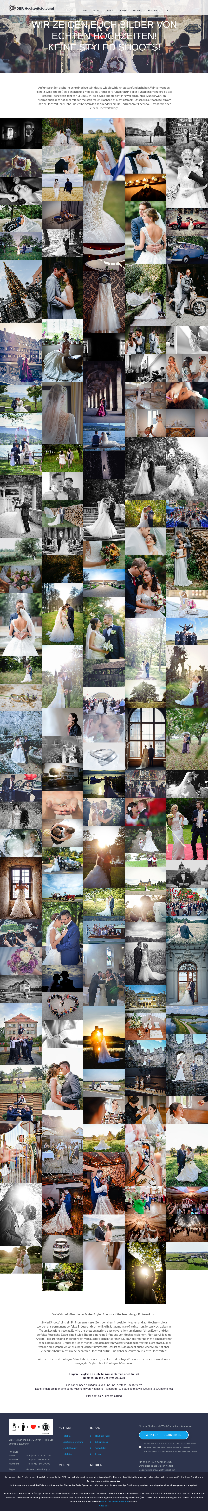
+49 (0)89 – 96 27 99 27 (38, 1459)
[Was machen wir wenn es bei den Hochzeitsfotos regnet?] (104, 392)
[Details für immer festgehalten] (187, 604)
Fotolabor (153, 10)
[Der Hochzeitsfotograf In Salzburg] (21, 624)
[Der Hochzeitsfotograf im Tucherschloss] (21, 788)
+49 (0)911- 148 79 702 (38, 1463)
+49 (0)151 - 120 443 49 (38, 1455)
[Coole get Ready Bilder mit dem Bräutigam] (21, 133)
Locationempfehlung (73, 1441)
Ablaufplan (100, 1447)
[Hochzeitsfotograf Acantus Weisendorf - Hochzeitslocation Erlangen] (187, 1020)
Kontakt (168, 10)
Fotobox (67, 1435)
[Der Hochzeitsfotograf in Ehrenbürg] (104, 902)
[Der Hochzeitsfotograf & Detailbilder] (21, 933)
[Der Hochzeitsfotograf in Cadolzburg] (21, 888)
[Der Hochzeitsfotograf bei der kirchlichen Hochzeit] (145, 784)
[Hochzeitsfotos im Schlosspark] (187, 676)
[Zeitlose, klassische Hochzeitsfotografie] (62, 614)
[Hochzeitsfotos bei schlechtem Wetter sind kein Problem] (145, 739)
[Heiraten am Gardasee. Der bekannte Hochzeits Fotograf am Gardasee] (21, 163)
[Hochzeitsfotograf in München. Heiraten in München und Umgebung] (145, 160)
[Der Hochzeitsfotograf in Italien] (62, 933)
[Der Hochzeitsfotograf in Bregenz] (62, 833)
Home (83, 10)
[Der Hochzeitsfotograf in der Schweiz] (62, 777)
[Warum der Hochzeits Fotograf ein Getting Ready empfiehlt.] (21, 191)
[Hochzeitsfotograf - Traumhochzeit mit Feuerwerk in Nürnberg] (187, 1228)
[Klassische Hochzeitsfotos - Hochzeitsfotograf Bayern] (21, 1260)
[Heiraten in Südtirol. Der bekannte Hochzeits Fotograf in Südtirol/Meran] (187, 132)
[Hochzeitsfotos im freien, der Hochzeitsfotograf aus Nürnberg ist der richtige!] (187, 558)
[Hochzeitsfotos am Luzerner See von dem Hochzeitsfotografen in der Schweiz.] (104, 437)
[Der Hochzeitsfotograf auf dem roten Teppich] (187, 829)
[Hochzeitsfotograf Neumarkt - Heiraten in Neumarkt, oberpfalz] (145, 1026)
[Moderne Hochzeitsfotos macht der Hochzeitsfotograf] (145, 649)
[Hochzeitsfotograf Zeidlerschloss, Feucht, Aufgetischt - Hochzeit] (145, 1110)
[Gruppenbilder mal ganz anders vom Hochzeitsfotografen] (62, 1006)
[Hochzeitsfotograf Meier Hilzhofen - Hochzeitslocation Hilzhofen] (21, 1079)
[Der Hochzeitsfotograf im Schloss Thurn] (21, 815)
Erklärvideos (101, 1441)
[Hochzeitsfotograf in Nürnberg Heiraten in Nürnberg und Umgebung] (145, 132)
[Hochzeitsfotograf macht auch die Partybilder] (145, 1200)
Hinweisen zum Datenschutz (114, 1501)
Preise (123, 10)
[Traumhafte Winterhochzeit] (21, 742)
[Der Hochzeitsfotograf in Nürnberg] (62, 676)
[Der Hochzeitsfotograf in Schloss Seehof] (145, 881)
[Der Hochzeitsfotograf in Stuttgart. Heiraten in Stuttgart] (62, 187)
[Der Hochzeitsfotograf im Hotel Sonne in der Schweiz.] (21, 399)
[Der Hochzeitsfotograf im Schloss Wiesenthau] (62, 805)
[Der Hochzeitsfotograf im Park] (145, 839)
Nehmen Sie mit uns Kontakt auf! (104, 1377)
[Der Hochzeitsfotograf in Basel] (21, 697)
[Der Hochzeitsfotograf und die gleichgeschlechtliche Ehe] (145, 860)
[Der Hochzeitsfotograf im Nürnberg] (187, 874)
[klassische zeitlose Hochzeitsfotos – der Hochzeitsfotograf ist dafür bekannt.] (145, 541)
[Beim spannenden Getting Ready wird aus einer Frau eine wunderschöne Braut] (187, 368)
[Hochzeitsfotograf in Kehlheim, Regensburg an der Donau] (62, 1249)
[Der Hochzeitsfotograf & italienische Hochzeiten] (145, 908)
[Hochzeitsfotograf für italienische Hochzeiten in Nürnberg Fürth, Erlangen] (145, 1228)
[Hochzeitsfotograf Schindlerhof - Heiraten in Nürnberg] (145, 1082)
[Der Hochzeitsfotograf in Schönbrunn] (21, 843)
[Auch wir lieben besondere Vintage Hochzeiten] (21, 670)
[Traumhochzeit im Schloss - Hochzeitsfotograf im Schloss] (187, 1256)
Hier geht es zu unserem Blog (104, 1396)
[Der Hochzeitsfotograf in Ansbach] (104, 583)
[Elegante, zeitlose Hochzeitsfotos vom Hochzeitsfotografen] (145, 232)
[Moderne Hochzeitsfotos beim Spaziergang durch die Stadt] (104, 673)
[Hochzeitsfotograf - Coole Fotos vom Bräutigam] (104, 1256)
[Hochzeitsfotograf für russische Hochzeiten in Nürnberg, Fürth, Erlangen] (187, 1200)
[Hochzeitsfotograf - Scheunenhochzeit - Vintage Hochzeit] (62, 1277)
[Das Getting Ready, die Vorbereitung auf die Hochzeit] (145, 423)
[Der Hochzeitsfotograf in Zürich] (62, 722)
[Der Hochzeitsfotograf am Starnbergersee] (145, 953)
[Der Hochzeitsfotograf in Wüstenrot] (62, 888)
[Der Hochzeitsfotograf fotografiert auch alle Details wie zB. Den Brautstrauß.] (104, 555)
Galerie (109, 10)
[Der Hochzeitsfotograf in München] (145, 999)
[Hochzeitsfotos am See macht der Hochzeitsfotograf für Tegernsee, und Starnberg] (145, 513)
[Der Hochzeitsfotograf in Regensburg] (62, 749)
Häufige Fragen (102, 1435)
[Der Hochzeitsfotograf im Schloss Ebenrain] (187, 975)
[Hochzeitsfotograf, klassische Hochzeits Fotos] (145, 1273)
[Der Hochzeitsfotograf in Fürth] (145, 694)
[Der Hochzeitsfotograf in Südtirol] (187, 631)
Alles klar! (104, 1505)
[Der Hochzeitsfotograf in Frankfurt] (187, 930)
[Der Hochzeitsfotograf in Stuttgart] (62, 160)
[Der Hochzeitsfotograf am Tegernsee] (104, 756)
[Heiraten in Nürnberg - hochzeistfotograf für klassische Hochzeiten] (21, 1214)
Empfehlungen (70, 1447)
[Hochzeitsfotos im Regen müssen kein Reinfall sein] (187, 739)
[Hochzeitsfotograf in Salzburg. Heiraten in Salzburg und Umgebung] (62, 132)
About (96, 10)
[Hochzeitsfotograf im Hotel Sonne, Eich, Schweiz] (104, 784)
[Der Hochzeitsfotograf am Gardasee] (104, 701)
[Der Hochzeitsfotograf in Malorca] (62, 978)
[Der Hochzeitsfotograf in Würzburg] (21, 989)
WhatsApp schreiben (164, 1435)
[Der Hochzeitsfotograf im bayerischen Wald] (104, 812)
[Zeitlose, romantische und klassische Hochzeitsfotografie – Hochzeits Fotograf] (21, 552)
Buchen (137, 10)
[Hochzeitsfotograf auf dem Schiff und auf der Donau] (104, 1228)
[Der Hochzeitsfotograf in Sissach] (104, 975)
